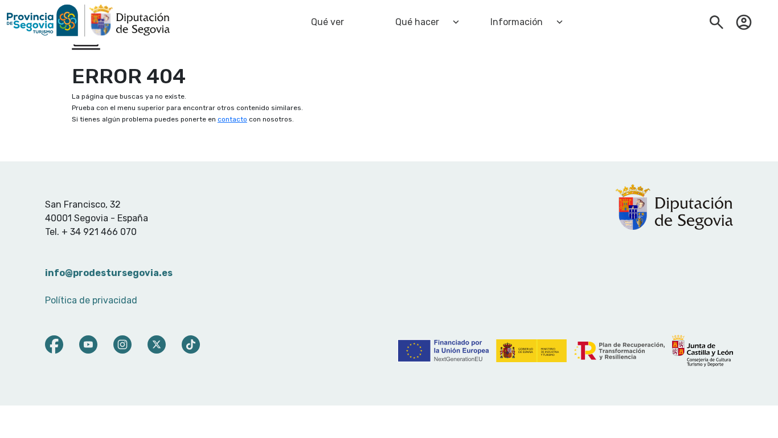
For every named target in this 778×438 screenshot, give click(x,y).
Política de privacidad (91, 300)
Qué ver (327, 22)
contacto (232, 119)
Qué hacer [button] (417, 22)
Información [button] (516, 22)
